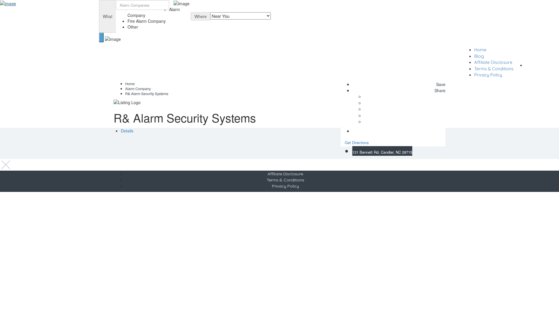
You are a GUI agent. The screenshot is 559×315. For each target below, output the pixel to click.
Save (440, 84)
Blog (479, 56)
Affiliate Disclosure (493, 62)
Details (127, 131)
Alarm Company (138, 88)
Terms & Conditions (494, 68)
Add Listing (542, 64)
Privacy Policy (488, 75)
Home (480, 49)
